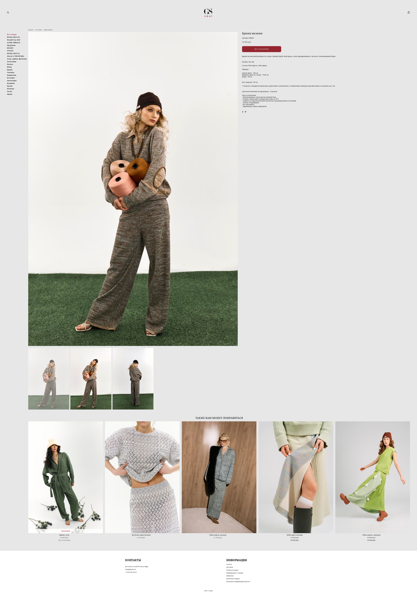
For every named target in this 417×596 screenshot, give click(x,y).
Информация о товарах (234, 573)
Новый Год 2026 (13, 40)
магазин (30, 30)
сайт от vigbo (208, 590)
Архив (9, 94)
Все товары (12, 34)
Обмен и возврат (232, 570)
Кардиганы (11, 75)
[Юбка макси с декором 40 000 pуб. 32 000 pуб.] (372, 477)
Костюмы (11, 78)
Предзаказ (11, 45)
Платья (10, 64)
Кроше (10, 86)
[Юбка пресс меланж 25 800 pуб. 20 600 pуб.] (296, 477)
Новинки (11, 83)
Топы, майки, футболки (17, 59)
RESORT (10, 48)
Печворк (10, 89)
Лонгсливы (11, 62)
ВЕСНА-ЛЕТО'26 (13, 37)
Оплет (9, 91)
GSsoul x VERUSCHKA (15, 56)
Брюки (10, 70)
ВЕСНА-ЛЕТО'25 (13, 53)
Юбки (9, 67)
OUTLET (10, 51)
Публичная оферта (233, 579)
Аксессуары (12, 81)
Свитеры (10, 72)
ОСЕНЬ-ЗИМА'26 (13, 43)
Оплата (229, 564)
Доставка (229, 567)
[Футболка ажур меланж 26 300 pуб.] (142, 477)
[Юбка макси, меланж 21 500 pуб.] (219, 477)
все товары (38, 30)
